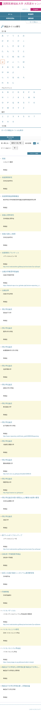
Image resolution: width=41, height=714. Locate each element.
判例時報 (5, 592)
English (35, 9)
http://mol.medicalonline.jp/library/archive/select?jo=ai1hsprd (21, 266)
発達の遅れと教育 (9, 234)
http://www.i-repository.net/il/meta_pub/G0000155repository (21, 436)
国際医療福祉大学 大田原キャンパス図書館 (22, 3)
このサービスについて (34, 709)
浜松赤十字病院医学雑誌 (11, 554)
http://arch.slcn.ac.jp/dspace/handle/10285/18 (17, 474)
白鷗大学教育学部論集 (10, 271)
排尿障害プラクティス (10, 253)
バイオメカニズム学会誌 (11, 648)
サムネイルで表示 (37, 143)
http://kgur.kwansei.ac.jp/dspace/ (13, 492)
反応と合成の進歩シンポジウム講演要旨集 (18, 573)
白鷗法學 (5, 290)
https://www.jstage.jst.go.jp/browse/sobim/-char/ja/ (18, 662)
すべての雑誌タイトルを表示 (12, 130)
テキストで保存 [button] (34, 153)
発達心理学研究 (8, 215)
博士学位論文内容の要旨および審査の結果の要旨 (20, 497)
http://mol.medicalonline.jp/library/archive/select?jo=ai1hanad (21, 549)
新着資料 (31, 14)
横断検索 (31, 18)
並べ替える (4, 143)
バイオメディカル (9, 610)
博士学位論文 (7, 309)
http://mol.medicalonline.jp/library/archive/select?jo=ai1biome (21, 624)
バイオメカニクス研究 (10, 629)
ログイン (25, 9)
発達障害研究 (7, 177)
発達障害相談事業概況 (10, 196)
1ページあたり (6, 148)
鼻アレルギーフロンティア (12, 535)
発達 (3, 158)
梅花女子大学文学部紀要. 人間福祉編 (16, 686)
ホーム (10, 14)
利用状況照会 (10, 18)
